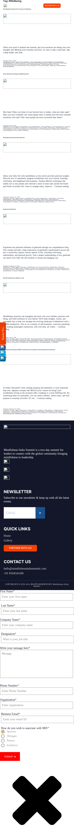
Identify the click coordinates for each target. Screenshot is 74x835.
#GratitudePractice (18, 268)
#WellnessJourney (49, 201)
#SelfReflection (7, 270)
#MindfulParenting (21, 341)
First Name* (7, 591)
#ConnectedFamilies (24, 338)
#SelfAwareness (65, 129)
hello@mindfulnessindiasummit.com (25, 568)
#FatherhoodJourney (24, 340)
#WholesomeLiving (26, 413)
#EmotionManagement (58, 126)
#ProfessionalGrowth (31, 65)
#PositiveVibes (50, 269)
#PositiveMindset (40, 269)
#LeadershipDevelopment (41, 63)
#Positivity (57, 269)
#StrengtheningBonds (45, 342)
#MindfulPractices (40, 200)
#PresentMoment (7, 201)
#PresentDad (15, 342)
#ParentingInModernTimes (58, 341)
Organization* (8, 699)
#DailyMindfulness (30, 198)
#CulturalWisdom (32, 410)
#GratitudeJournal (8, 268)
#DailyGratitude (31, 267)
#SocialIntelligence (8, 130)
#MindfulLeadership (54, 63)
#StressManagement (8, 413)
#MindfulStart (62, 200)
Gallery (8, 540)
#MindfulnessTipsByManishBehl (25, 200)
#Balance (21, 198)
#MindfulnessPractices (9, 341)
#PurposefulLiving (53, 412)
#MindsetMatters (20, 269)
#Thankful (14, 270)
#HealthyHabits (53, 198)
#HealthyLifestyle (58, 410)
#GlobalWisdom (48, 410)
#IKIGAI (66, 410)
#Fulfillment (41, 410)
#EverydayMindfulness (42, 198)
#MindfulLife (36, 199)
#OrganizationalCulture (47, 64)
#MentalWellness (7, 199)
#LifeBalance (24, 411)
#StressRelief (33, 201)
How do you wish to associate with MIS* (25, 728)
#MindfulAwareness (18, 199)
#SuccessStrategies (43, 65)
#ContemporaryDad (48, 338)
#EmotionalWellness (46, 126)
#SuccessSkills (18, 130)
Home (7, 535)
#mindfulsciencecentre (23, 64)
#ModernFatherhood (44, 341)
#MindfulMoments (54, 199)
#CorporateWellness (24, 62)
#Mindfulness (63, 63)
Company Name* (10, 619)
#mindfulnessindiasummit (10, 64)
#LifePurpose (32, 411)
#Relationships (56, 129)
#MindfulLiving (44, 199)
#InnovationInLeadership (19, 63)
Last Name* (8, 605)
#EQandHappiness (8, 128)
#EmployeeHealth (48, 62)
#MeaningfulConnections (37, 340)
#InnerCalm (61, 198)
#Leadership (30, 63)
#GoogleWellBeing (7, 63)
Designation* (8, 633)
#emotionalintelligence (34, 126)
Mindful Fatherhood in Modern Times (13, 278)
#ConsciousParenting (36, 338)
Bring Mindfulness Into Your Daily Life (13, 137)
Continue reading (34, 328)
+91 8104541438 (13, 573)
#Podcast (56, 64)
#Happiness (27, 268)
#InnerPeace (34, 268)
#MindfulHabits (28, 199)
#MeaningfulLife (40, 411)
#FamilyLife (6, 340)
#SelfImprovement (24, 201)
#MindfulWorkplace (35, 64)
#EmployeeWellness (58, 62)
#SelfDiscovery (65, 269)
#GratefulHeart (54, 267)
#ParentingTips (7, 342)
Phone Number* (9, 685)
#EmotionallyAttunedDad (60, 338)
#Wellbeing (53, 65)
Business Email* (10, 714)
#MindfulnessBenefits (62, 128)
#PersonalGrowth (34, 129)
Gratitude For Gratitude (9, 209)
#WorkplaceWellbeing (8, 66)
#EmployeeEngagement (37, 62)
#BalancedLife (23, 410)
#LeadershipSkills (42, 128)
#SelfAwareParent (34, 342)
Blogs (13, 62)
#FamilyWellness (14, 340)
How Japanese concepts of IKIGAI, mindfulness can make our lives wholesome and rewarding (29, 349)
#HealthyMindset (32, 128)
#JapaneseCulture (15, 411)
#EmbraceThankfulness (42, 267)
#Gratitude (61, 267)
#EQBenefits (17, 128)
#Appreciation (23, 267)
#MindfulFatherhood (50, 340)
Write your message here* (15, 648)
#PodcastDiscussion (8, 65)
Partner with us (52, 6)
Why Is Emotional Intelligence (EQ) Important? (16, 74)
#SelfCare (15, 201)
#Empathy (67, 126)
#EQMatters (24, 128)
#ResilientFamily (24, 342)
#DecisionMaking (23, 126)
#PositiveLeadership (20, 65)
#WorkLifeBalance (61, 65)
